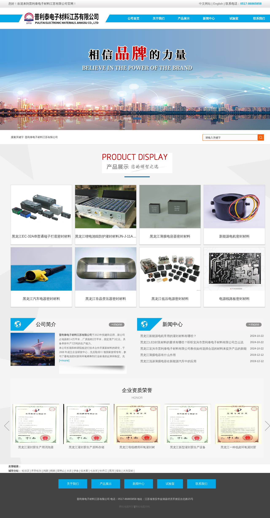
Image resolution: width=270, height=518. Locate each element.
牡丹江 (103, 470)
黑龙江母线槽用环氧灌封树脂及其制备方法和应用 (137, 448)
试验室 (234, 18)
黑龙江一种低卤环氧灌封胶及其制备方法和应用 (238, 448)
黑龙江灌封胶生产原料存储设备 (86, 448)
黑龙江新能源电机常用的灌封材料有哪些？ (168, 336)
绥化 (118, 470)
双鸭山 (61, 470)
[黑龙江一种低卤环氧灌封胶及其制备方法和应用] (238, 424)
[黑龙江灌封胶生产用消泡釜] (36, 424)
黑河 (111, 470)
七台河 (94, 470)
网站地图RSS (126, 506)
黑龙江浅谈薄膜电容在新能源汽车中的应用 (168, 361)
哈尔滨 (25, 470)
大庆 (69, 470)
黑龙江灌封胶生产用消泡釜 (36, 447)
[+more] (64, 360)
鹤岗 (52, 470)
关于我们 (159, 18)
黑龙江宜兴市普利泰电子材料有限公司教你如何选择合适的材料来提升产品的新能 (193, 348)
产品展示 (184, 18)
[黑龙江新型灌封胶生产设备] (188, 424)
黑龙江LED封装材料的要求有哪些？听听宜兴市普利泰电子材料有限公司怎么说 (191, 342)
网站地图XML (142, 506)
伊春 (76, 470)
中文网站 (205, 3)
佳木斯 (84, 470)
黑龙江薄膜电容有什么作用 (158, 355)
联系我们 (259, 18)
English (218, 3)
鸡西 (45, 470)
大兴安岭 (128, 470)
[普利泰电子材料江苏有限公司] (61, 18)
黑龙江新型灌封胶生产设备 (187, 447)
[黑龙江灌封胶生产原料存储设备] (86, 424)
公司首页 (133, 18)
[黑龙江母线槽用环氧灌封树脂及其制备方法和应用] (137, 424)
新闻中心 (209, 18)
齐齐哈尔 (36, 470)
